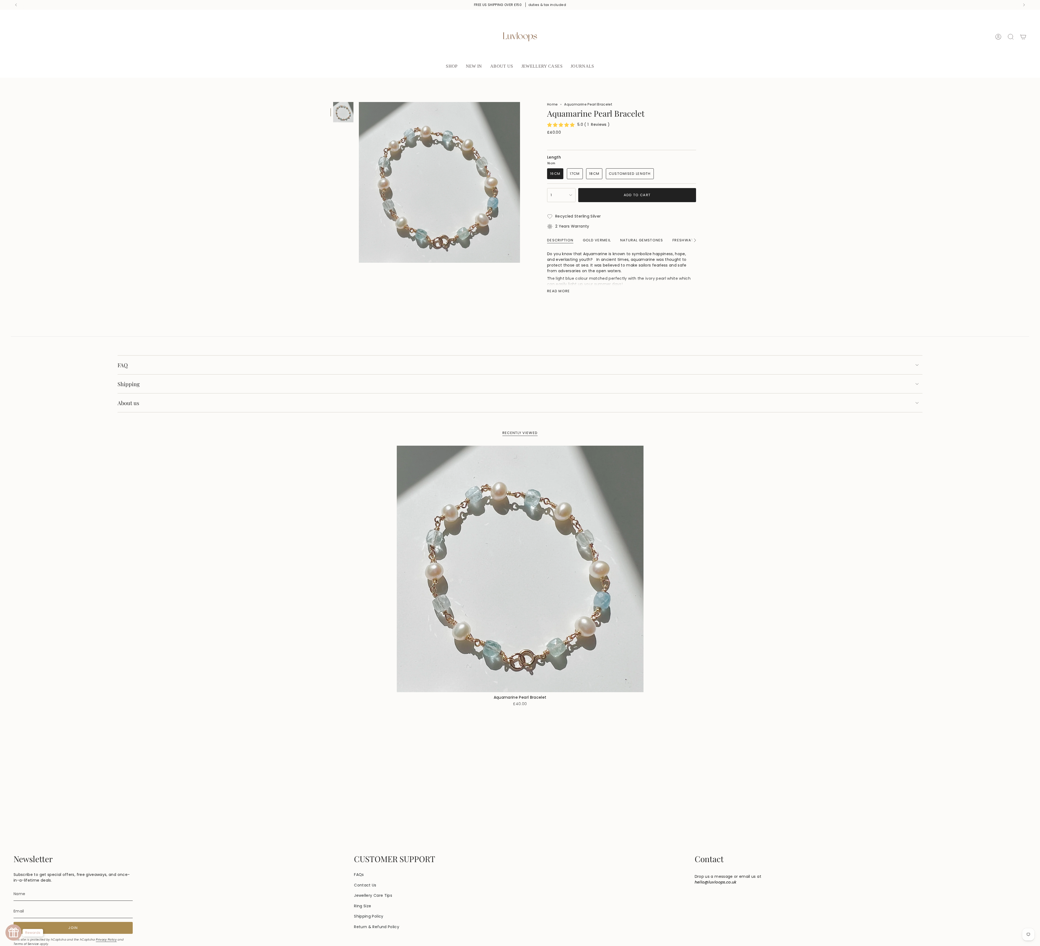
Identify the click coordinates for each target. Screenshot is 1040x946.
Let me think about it (520, 112)
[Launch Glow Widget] (13, 932)
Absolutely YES (520, 90)
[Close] (600, 23)
